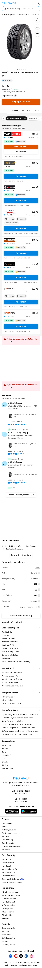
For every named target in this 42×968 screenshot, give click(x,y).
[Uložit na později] (37, 34)
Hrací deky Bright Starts (10, 652)
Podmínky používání (9, 830)
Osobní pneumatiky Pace (10, 682)
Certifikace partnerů (9, 938)
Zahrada (5, 762)
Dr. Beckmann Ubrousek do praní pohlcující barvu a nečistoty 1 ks (21, 731)
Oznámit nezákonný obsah (11, 846)
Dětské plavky (7, 632)
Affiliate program (8, 912)
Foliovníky (5, 635)
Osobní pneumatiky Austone (12, 679)
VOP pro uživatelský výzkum (12, 882)
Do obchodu (21, 151)
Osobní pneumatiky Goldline (12, 672)
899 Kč (35, 187)
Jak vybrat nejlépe (10, 692)
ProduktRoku (6, 935)
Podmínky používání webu (27, 965)
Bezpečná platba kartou (10, 879)
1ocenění (21, 141)
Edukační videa (7, 915)
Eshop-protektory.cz (15, 438)
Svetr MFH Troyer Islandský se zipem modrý (17, 718)
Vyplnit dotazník (21, 801)
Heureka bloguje (8, 840)
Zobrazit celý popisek (21, 555)
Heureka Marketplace (9, 902)
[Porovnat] (37, 19)
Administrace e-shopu (10, 892)
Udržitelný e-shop (8, 944)
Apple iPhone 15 (7, 745)
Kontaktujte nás (21, 793)
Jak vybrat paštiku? (9, 697)
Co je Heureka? (7, 823)
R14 (35, 595)
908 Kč (35, 264)
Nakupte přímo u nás (9, 869)
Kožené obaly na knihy (10, 648)
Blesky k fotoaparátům (10, 642)
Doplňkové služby (11, 223)
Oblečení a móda (8, 768)
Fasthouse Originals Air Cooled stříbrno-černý (18, 728)
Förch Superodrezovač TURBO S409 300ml (17, 724)
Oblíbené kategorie (10, 627)
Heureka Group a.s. (26, 962)
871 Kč (35, 134)
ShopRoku (5, 931)
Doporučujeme (8, 741)
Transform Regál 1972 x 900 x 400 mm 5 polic (17, 734)
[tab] (13, 110)
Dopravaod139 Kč (32, 191)
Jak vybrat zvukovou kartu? (11, 703)
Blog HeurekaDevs (8, 843)
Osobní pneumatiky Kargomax (12, 686)
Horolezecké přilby (8, 645)
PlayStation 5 (6, 755)
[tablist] (21, 110)
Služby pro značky (8, 905)
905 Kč (35, 240)
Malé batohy (6, 658)
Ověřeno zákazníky (8, 928)
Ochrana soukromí (8, 876)
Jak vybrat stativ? (8, 700)
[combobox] (21, 8)
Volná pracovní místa (9, 833)
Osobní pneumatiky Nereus (11, 676)
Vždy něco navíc (7, 95)
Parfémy (5, 748)
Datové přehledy (8, 908)
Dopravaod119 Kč (32, 268)
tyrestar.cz (12, 467)
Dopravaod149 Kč (32, 243)
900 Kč (35, 212)
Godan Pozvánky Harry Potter (12, 721)
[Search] (4, 110)
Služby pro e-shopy (9, 898)
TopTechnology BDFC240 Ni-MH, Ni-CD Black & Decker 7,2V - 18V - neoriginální (21, 714)
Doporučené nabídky (18, 118)
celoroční (33, 573)
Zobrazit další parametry (21, 615)
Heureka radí (6, 866)
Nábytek (5, 765)
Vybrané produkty (10, 710)
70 (36, 590)
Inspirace (5, 941)
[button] (13, 110)
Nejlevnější (33, 118)
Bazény (4, 752)
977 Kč (35, 313)
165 (35, 584)
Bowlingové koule (8, 638)
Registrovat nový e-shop (11, 895)
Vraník (37, 567)
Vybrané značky (9, 668)
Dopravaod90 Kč (32, 137)
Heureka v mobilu (8, 862)
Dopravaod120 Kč (32, 215)
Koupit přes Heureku (20, 147)
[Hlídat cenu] (37, 26)
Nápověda (5, 918)
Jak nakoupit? (7, 859)
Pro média (5, 836)
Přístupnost (6, 849)
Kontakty (5, 826)
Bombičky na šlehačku (10, 655)
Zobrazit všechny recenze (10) (21, 494)
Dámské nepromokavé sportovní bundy (16, 661)
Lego (3, 758)
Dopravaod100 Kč (32, 166)
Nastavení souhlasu (9, 872)
